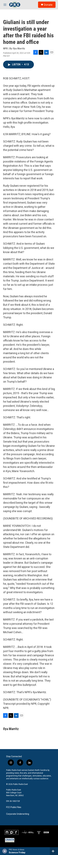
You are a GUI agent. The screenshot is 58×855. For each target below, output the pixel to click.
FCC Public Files (13, 807)
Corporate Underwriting (17, 814)
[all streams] (54, 851)
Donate (48, 4)
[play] (5, 851)
